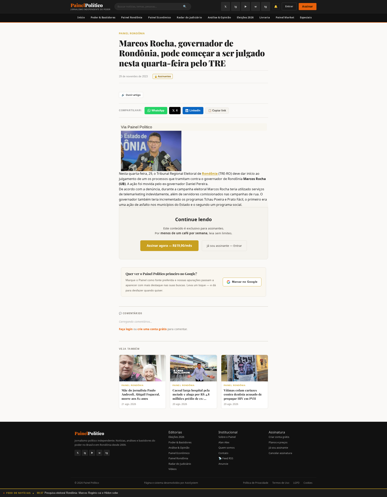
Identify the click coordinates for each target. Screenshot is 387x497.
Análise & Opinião (219, 17)
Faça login (126, 329)
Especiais (306, 17)
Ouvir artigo (131, 95)
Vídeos (173, 469)
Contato (223, 453)
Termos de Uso (280, 482)
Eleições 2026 (245, 17)
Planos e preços (278, 442)
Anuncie (223, 464)
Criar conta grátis (279, 437)
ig (235, 6)
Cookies (308, 482)
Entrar (289, 6)
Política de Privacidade (255, 482)
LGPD (296, 482)
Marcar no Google (244, 281)
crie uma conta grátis (152, 329)
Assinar (307, 6)
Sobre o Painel (227, 437)
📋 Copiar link (217, 110)
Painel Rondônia (132, 17)
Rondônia (210, 173)
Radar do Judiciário (189, 17)
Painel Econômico (159, 17)
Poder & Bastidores (103, 17)
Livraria (264, 17)
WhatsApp (158, 110)
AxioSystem (191, 482)
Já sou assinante (278, 447)
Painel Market (285, 17)
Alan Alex (223, 442)
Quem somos (226, 447)
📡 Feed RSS (225, 458)
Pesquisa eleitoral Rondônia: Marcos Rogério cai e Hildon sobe (81, 492)
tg (265, 6)
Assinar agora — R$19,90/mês (169, 246)
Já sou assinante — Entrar (224, 246)
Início (81, 17)
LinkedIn (194, 110)
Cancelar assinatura (280, 453)
